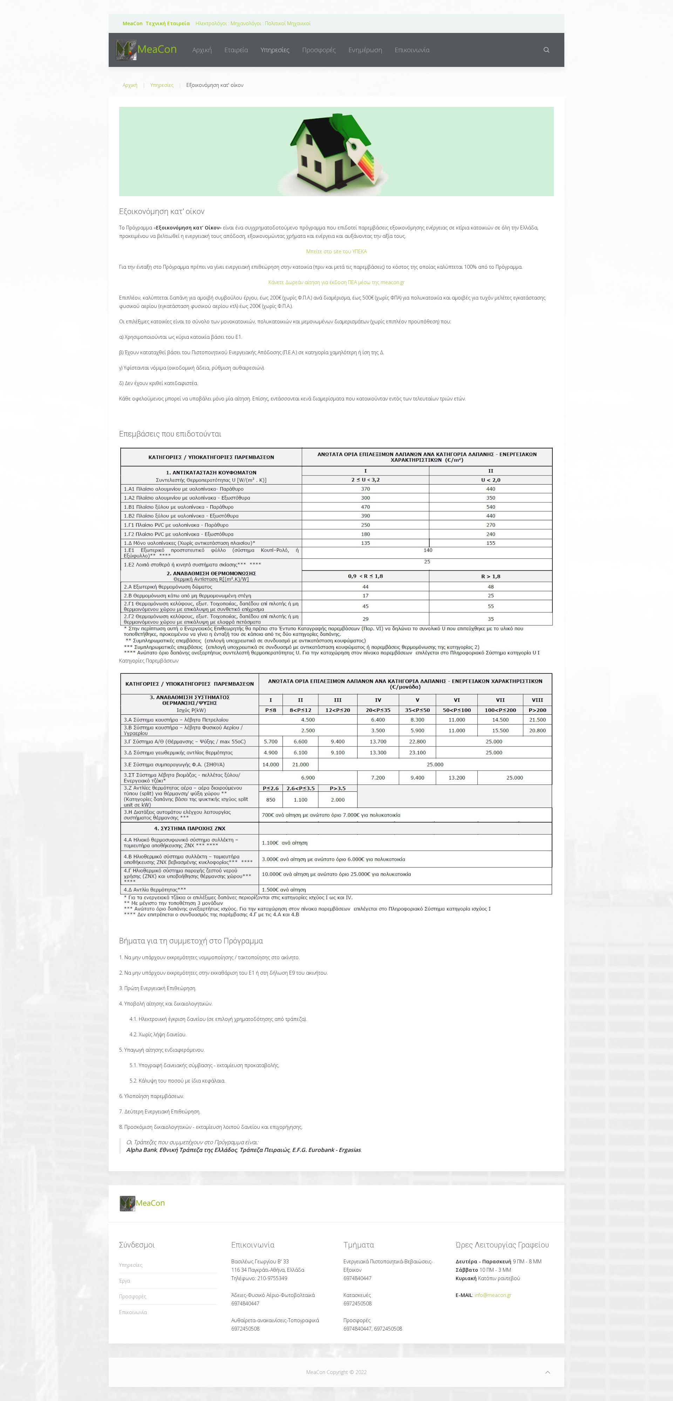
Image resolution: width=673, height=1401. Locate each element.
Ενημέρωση (365, 50)
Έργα (124, 1280)
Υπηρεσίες (275, 50)
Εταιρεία (236, 50)
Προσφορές (319, 50)
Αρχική (202, 50)
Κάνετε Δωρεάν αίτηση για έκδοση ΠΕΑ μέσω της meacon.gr (336, 282)
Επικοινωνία (412, 50)
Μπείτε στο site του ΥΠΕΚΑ (336, 251)
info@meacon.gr (493, 1295)
